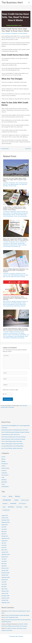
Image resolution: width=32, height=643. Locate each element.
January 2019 (5, 593)
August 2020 (5, 556)
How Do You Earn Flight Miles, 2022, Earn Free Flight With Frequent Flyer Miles (14, 179)
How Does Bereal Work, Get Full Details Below (13, 446)
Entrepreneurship (7, 214)
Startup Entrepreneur (22, 216)
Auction (3, 456)
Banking (12, 184)
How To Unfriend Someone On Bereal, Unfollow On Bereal (15, 432)
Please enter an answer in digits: (10, 389)
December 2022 (5, 520)
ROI (19, 246)
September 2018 (5, 602)
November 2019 (5, 572)
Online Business (9, 216)
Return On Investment (13, 246)
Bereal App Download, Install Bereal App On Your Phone (15, 430)
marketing (22, 276)
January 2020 (5, 570)
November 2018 (5, 598)
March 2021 (4, 549)
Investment (23, 211)
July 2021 (4, 543)
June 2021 (10, 185)
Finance (18, 211)
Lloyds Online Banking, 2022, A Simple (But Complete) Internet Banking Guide (15, 329)
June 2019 (4, 584)
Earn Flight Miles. (23, 184)
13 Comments (6, 211)
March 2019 (4, 588)
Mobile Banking (9, 305)
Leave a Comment (6, 33)
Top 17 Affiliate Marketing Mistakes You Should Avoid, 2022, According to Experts (15, 270)
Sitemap (21, 636)
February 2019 (5, 591)
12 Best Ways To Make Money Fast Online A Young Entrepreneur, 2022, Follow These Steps (14, 208)
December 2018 (5, 595)
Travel (16, 182)
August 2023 (5, 515)
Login (3, 477)
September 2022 (6, 522)
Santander (23, 305)
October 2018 (5, 600)
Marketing (18, 273)
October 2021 (5, 536)
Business (17, 184)
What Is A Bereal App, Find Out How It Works (12, 443)
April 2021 (4, 547)
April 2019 (4, 586)
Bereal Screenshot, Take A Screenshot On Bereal (13, 439)
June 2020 (4, 561)
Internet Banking (10, 304)
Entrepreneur (14, 33)
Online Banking (17, 305)
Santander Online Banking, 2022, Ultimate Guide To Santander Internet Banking (15, 298)
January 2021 (5, 552)
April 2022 (4, 533)
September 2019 (6, 577)
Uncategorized (5, 486)
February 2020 (5, 568)
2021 (4, 184)
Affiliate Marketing (15, 275)
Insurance (4, 470)
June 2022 (4, 529)
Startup (15, 216)
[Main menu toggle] (29, 2)
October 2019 (5, 575)
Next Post (28, 148)
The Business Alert (12, 2)
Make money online (15, 276)
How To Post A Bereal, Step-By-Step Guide (12, 448)
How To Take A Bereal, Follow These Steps (12, 441)
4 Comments (6, 273)
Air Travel (8, 184)
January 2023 (5, 517)
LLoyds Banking (9, 336)
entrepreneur (25, 213)
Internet (13, 214)
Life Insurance (5, 475)
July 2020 (4, 559)
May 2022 (4, 531)
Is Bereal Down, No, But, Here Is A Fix (11, 434)
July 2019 (4, 582)
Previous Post (5, 148)
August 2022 (5, 524)
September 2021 (5, 538)
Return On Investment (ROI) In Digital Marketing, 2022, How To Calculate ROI (15, 239)
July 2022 (4, 526)
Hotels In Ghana (5, 468)
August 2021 (5, 540)
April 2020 (4, 566)
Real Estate (4, 482)
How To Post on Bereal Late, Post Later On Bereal (14, 436)
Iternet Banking (22, 334)
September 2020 (6, 554)
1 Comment (5, 182)
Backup (3, 459)
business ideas (21, 243)
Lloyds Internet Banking (19, 336)
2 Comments (6, 331)
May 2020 (4, 563)
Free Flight (5, 185)
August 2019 (5, 579)
